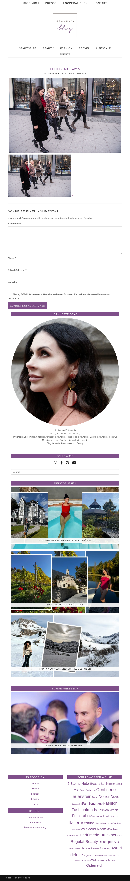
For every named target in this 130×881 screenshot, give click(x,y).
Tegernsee (89, 855)
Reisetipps (106, 842)
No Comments (77, 73)
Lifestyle (103, 48)
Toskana (98, 856)
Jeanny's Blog (22, 878)
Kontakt (100, 3)
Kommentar (15, 223)
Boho (112, 783)
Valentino (111, 856)
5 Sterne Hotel (79, 784)
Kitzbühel (88, 823)
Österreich (94, 865)
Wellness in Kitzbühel (83, 861)
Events (65, 54)
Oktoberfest (73, 835)
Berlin (105, 783)
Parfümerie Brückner (98, 835)
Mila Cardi (113, 823)
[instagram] (55, 463)
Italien (74, 822)
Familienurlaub (92, 803)
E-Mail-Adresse (17, 270)
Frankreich (81, 816)
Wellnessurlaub (100, 860)
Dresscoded (76, 804)
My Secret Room (93, 829)
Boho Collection (88, 790)
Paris (119, 835)
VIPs (117, 856)
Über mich (31, 3)
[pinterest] (67, 463)
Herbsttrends (110, 816)
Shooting (105, 848)
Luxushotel (101, 823)
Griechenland (97, 816)
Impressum (35, 822)
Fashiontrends (84, 809)
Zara (112, 860)
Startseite (27, 48)
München (112, 829)
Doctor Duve (109, 797)
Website (12, 282)
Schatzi (78, 849)
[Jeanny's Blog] (65, 25)
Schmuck (87, 848)
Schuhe (96, 849)
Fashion (66, 48)
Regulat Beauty (84, 841)
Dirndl (95, 797)
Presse (51, 3)
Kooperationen (75, 3)
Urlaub (104, 856)
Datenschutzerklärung (35, 827)
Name (12, 258)
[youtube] (74, 463)
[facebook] (61, 463)
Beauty (48, 48)
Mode (77, 829)
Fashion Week (108, 810)
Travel (84, 48)
